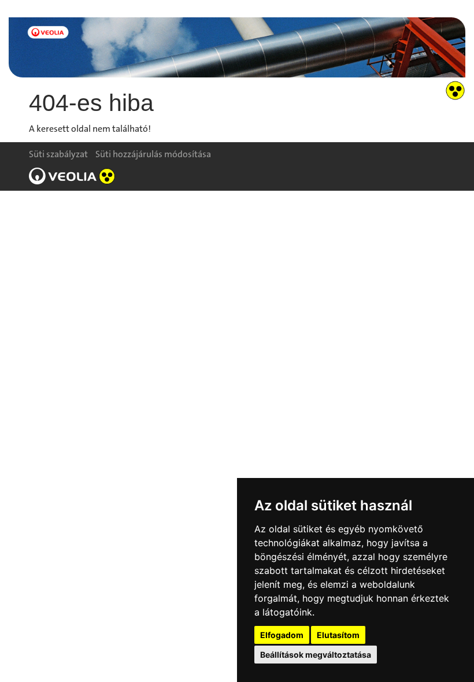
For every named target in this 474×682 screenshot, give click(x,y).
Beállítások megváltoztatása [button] (315, 654)
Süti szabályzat (58, 154)
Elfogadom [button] (281, 635)
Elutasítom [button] (338, 635)
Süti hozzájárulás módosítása (153, 154)
